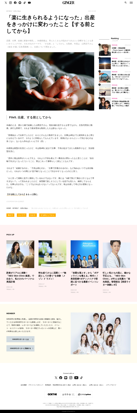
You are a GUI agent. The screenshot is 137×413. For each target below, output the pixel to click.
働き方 (10, 215)
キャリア (21, 215)
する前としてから (47, 215)
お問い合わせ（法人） (96, 385)
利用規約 (48, 385)
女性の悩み (24, 208)
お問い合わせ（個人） (79, 385)
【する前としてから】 (16, 194)
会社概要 (24, 385)
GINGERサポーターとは (20, 339)
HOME (8, 208)
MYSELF (16, 208)
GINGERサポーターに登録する (20, 348)
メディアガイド (111, 385)
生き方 (32, 215)
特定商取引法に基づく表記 (62, 385)
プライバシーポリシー (35, 385)
